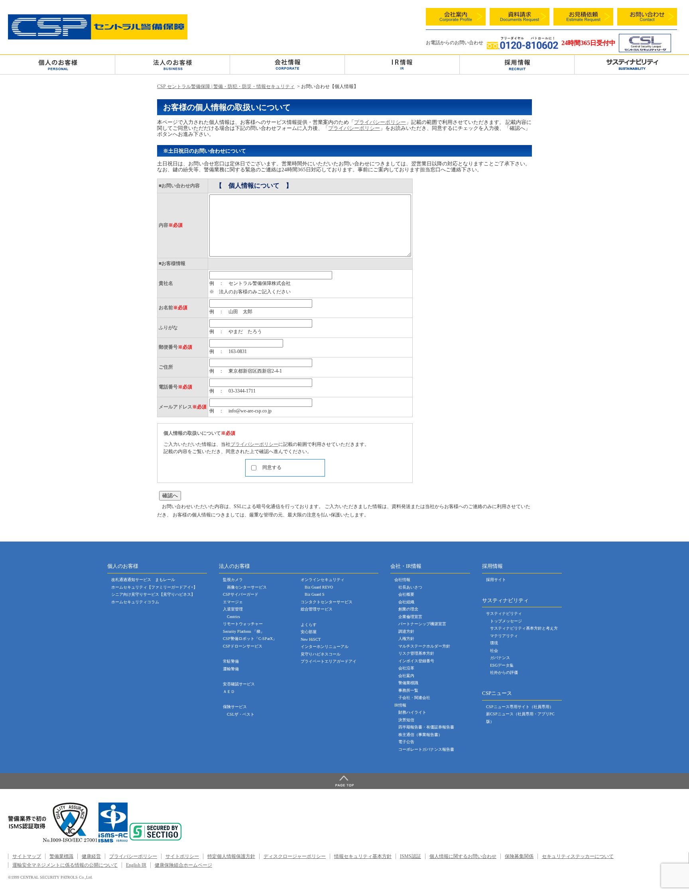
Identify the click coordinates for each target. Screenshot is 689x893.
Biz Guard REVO (319, 587)
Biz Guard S (315, 594)
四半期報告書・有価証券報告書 (426, 727)
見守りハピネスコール (321, 654)
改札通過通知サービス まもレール (143, 579)
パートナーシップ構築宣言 (422, 624)
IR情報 (400, 705)
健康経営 (91, 856)
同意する (272, 467)
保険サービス (235, 707)
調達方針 (406, 631)
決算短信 (406, 720)
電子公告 (406, 742)
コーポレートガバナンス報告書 (426, 749)
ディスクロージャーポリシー (295, 856)
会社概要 (406, 594)
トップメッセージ (506, 621)
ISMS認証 (410, 856)
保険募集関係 (519, 856)
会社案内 (406, 675)
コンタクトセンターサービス (326, 602)
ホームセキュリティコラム (135, 602)
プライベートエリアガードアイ (328, 661)
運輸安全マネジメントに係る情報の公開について (65, 865)
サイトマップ (26, 856)
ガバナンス (500, 658)
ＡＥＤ (229, 691)
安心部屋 (309, 632)
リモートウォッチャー (243, 624)
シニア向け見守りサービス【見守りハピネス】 (153, 594)
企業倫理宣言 (410, 616)
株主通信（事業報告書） (420, 734)
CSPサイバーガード (240, 594)
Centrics (233, 616)
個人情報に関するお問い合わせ (462, 856)
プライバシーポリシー (380, 122)
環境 (494, 643)
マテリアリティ (504, 636)
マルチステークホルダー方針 (424, 646)
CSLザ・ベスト (240, 714)
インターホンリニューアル (324, 646)
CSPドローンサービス (242, 646)
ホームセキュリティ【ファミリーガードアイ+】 (154, 587)
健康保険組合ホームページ (183, 865)
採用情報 (517, 64)
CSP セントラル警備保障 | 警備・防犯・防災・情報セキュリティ (226, 86)
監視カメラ (233, 579)
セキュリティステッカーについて (578, 856)
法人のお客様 (172, 64)
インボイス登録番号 (416, 661)
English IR (136, 865)
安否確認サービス (239, 684)
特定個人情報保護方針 (231, 856)
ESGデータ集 (502, 665)
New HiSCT (311, 639)
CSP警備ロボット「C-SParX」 (250, 638)
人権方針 (406, 638)
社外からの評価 (504, 672)
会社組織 (406, 602)
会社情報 (287, 64)
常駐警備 (231, 661)
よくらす (309, 624)
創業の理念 (408, 609)
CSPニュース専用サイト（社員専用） (519, 707)
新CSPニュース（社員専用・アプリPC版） (520, 718)
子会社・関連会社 (414, 697)
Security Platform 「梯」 (243, 631)
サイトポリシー (182, 856)
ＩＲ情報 (402, 64)
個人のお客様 (57, 64)
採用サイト (496, 579)
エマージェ (233, 602)
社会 (494, 650)
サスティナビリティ (504, 613)
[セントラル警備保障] (97, 38)
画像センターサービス (247, 587)
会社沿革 (406, 668)
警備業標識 (408, 683)
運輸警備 (231, 669)
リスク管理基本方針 (416, 653)
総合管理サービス (317, 609)
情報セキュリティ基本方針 (363, 856)
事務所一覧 (408, 690)
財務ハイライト (412, 712)
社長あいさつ (410, 587)
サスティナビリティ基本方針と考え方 (524, 628)
